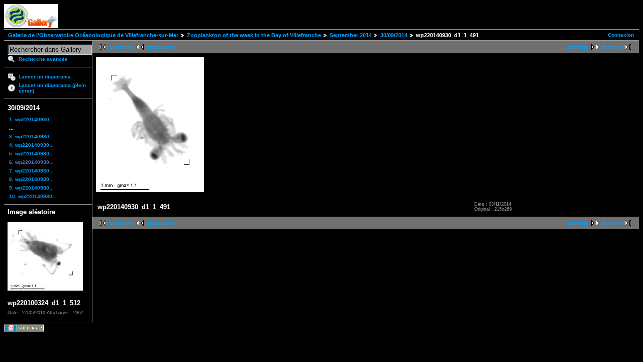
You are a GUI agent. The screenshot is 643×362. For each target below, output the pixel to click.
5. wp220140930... (31, 153)
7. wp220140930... (31, 170)
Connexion (621, 35)
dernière (611, 47)
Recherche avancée (43, 59)
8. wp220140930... (31, 179)
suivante (577, 47)
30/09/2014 (393, 35)
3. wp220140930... (31, 136)
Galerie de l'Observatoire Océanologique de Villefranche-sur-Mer (93, 35)
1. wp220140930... (31, 119)
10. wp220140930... (33, 196)
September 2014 (351, 35)
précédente (160, 47)
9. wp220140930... (31, 188)
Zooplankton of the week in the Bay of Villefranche (254, 35)
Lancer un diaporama (45, 76)
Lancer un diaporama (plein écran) (52, 88)
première (121, 47)
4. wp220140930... (31, 145)
